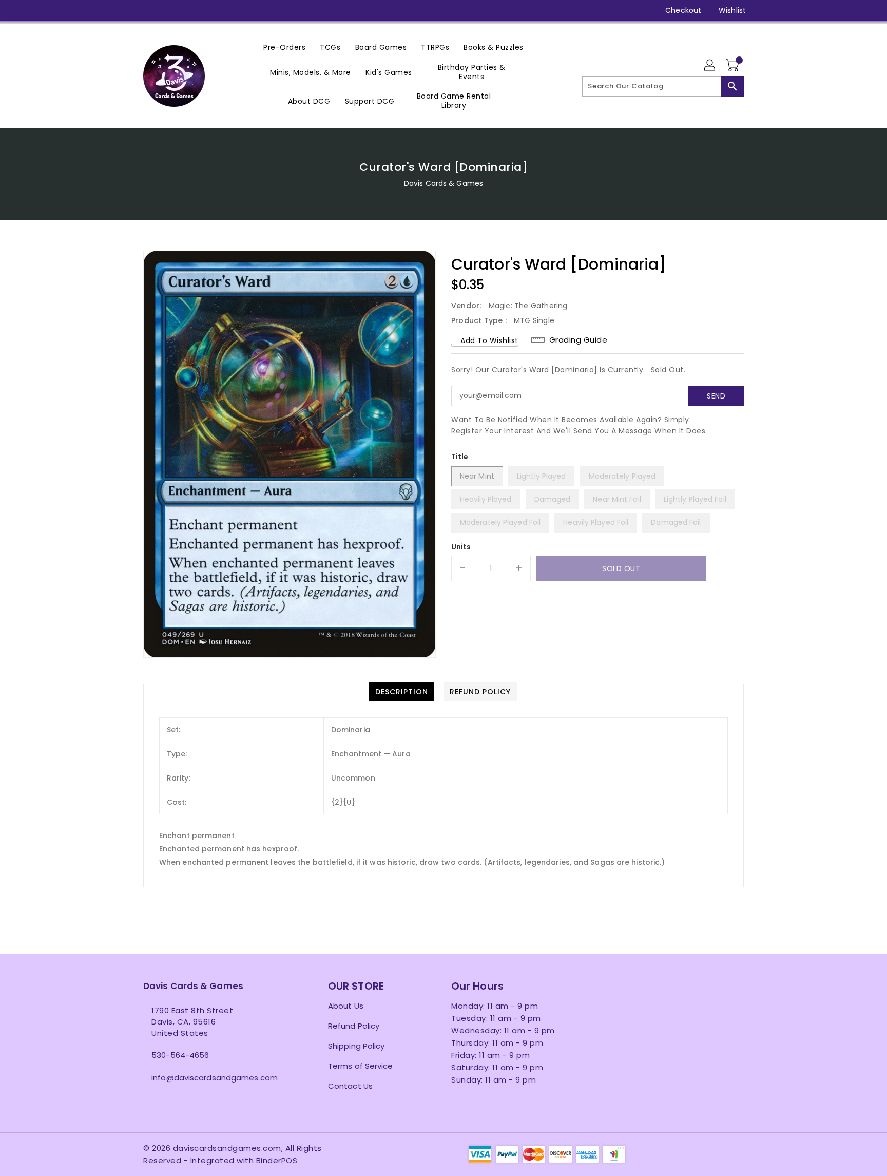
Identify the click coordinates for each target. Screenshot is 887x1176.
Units (461, 547)
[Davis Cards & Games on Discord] (207, 10)
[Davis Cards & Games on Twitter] (148, 10)
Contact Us (350, 1085)
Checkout (683, 10)
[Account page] (710, 65)
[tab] (401, 691)
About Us (345, 1005)
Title (460, 456)
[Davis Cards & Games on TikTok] (246, 10)
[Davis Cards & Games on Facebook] (129, 10)
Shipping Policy (356, 1045)
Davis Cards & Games (443, 183)
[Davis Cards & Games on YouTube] (187, 10)
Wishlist (732, 10)
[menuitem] (284, 47)
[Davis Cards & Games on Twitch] (227, 10)
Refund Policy (353, 1025)
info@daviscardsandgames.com (214, 1077)
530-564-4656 (180, 1055)
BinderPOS (277, 1160)
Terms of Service (360, 1065)
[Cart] (733, 65)
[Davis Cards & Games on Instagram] (168, 10)
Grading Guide (578, 340)
